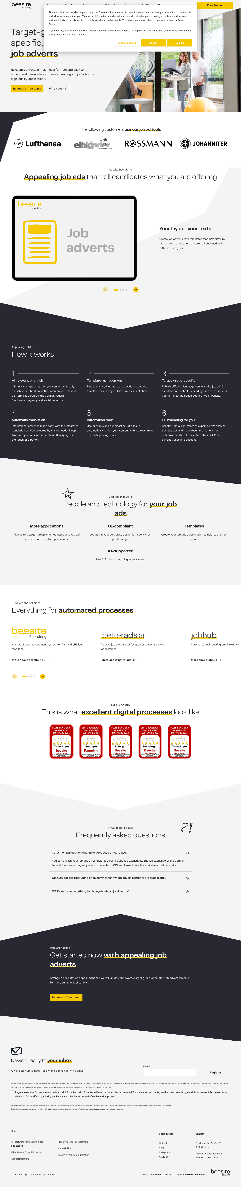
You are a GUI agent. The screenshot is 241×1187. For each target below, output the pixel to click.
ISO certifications (20, 1158)
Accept (153, 42)
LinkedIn (163, 1143)
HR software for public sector (26, 1152)
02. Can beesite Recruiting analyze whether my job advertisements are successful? (109, 878)
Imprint (52, 1174)
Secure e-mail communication (73, 1154)
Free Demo (214, 5)
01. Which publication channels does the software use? (90, 853)
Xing (161, 1147)
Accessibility (64, 1148)
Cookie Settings (19, 1174)
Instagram (164, 1152)
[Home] (21, 5)
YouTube (163, 1156)
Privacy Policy (166, 1105)
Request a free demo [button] (66, 997)
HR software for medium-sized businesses (27, 1143)
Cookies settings (127, 42)
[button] (116, 290)
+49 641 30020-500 (206, 1157)
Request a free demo (27, 88)
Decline (180, 42)
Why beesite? (58, 88)
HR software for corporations (73, 1141)
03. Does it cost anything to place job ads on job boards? (91, 891)
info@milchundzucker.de (208, 1153)
